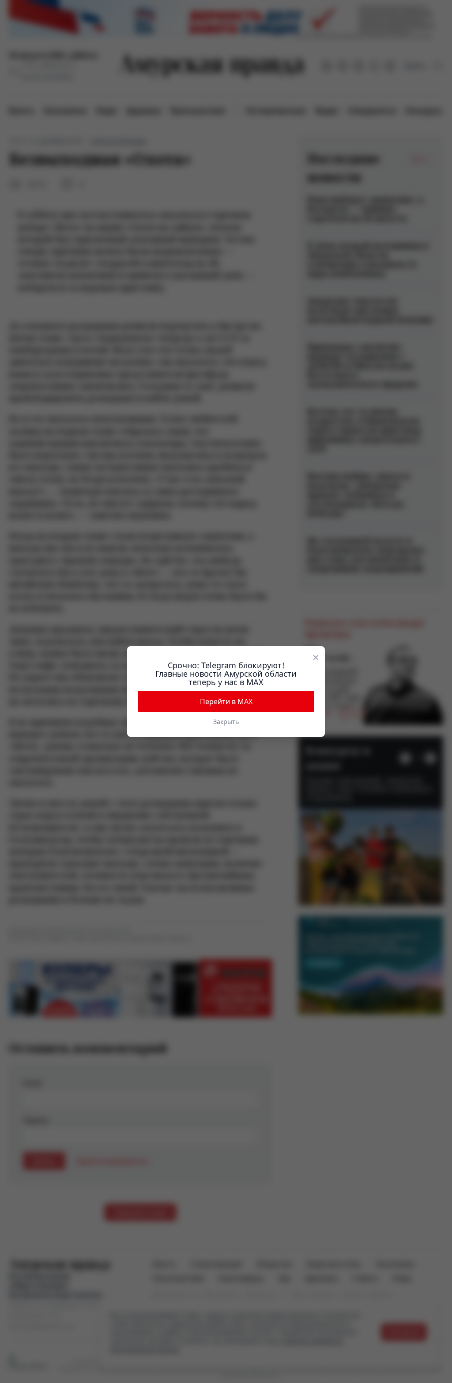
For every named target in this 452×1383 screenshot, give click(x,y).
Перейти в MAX (226, 701)
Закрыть (226, 721)
